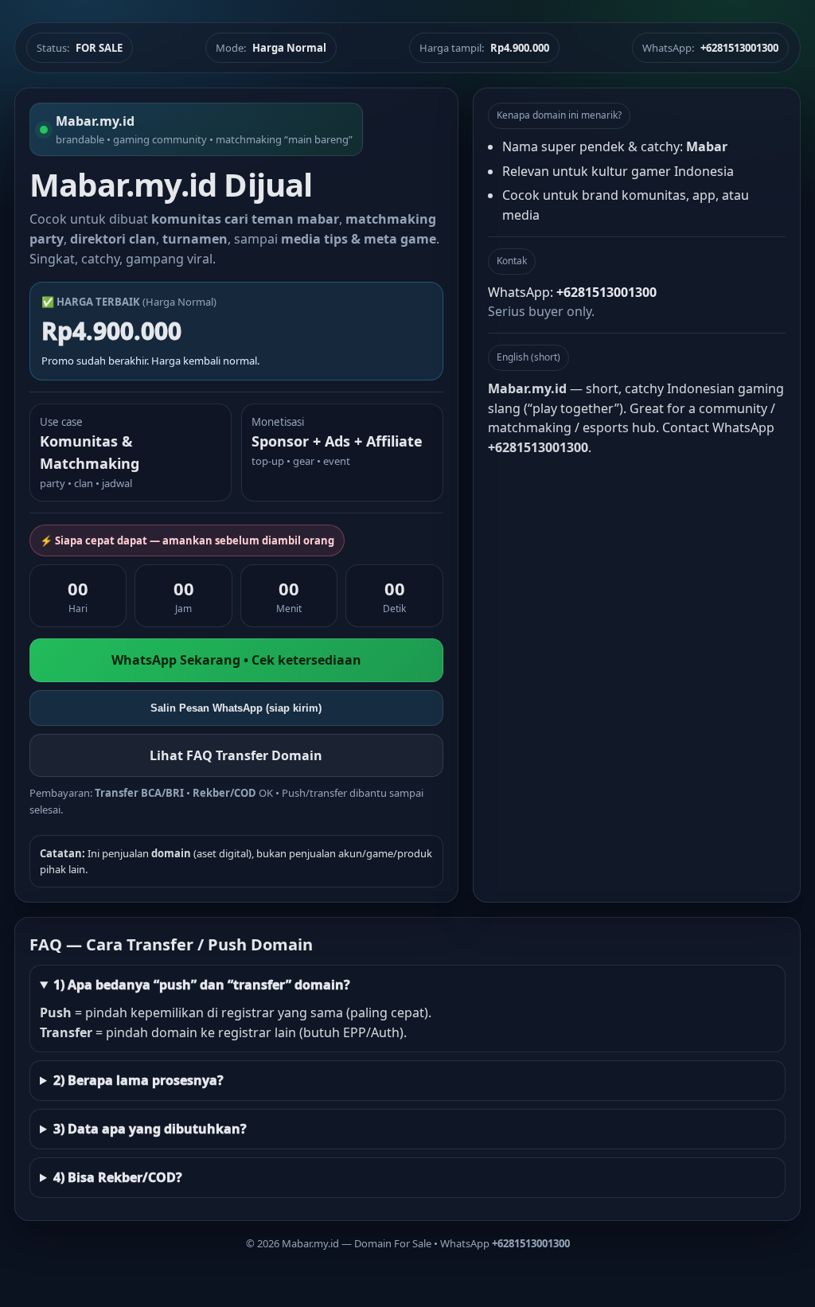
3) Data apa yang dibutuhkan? (150, 1128)
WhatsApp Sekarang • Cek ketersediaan (236, 660)
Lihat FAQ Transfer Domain (236, 755)
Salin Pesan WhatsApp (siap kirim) (236, 708)
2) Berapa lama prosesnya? (138, 1080)
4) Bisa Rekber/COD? (117, 1177)
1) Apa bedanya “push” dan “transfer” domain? (201, 984)
